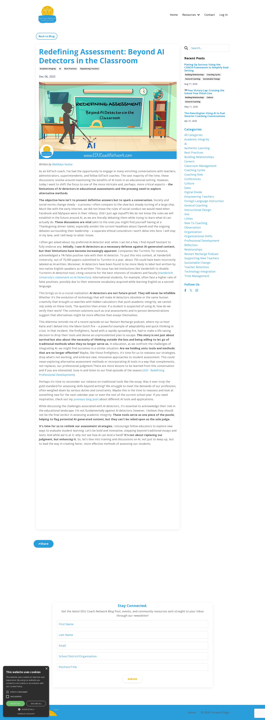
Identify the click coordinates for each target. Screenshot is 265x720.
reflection (191, 245)
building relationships (194, 75)
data (187, 188)
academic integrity (48, 69)
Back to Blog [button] (47, 36)
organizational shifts (198, 236)
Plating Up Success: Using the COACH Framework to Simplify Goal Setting (206, 67)
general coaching (192, 79)
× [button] (46, 669)
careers (189, 161)
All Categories (193, 135)
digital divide (193, 192)
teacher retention (196, 267)
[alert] (26, 691)
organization (193, 232)
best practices (70, 69)
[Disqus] (108, 486)
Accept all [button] (15, 703)
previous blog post (86, 399)
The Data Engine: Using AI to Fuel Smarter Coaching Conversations (204, 115)
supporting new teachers (201, 258)
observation (192, 227)
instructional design (197, 210)
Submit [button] (133, 679)
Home (174, 15)
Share (44, 544)
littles (188, 218)
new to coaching (195, 223)
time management (196, 276)
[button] (26, 709)
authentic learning (197, 148)
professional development (201, 240)
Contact (209, 15)
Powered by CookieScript (26, 714)
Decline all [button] (36, 703)
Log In (223, 15)
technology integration (199, 271)
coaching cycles (213, 75)
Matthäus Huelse (62, 164)
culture (210, 97)
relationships (193, 249)
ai (60, 69)
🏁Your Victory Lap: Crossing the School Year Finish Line (204, 92)
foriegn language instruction (204, 201)
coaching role (193, 174)
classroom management (200, 166)
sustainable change (211, 79)
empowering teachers (89, 69)
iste (186, 214)
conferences (192, 179)
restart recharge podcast (201, 254)
